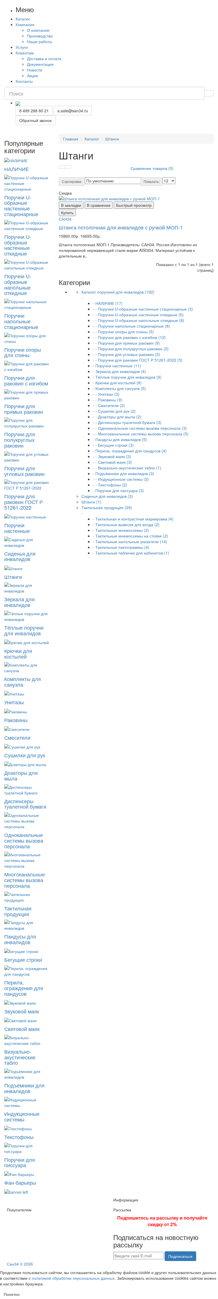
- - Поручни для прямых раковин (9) (126, 343)
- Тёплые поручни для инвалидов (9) (127, 377)
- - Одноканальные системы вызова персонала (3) (140, 428)
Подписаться (180, 1256)
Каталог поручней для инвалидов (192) (117, 294)
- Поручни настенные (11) (117, 365)
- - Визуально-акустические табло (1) (127, 468)
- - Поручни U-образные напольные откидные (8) (138, 320)
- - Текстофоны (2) (110, 485)
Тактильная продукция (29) (106, 510)
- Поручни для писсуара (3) (118, 490)
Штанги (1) (91, 502)
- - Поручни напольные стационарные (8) (131, 326)
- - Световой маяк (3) (112, 462)
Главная (70, 139)
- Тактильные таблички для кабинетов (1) (131, 553)
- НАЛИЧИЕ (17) (108, 303)
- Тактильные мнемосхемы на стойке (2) (130, 536)
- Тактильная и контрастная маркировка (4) (133, 519)
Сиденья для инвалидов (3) (107, 496)
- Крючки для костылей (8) (117, 382)
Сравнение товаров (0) (152, 168)
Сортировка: (72, 181)
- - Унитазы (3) (106, 394)
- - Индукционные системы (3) (121, 479)
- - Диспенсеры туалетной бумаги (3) (127, 422)
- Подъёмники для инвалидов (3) (123, 473)
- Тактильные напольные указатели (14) (130, 541)
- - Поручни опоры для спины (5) (123, 331)
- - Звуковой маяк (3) (112, 456)
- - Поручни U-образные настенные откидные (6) (138, 314)
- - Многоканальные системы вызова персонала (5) (140, 433)
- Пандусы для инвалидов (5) (120, 439)
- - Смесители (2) (109, 405)
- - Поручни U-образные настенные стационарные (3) (143, 309)
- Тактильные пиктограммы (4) (121, 547)
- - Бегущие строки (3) (113, 445)
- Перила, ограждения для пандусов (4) (130, 451)
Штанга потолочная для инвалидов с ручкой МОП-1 (121, 227)
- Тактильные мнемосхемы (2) (121, 530)
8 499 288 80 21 (34, 110)
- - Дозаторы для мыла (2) (117, 416)
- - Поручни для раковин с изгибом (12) (129, 337)
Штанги (112, 139)
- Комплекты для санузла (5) (119, 388)
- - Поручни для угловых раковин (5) (126, 354)
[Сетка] (62, 167)
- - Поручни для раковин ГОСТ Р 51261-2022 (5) (138, 360)
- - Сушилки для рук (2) (114, 411)
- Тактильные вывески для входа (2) (126, 524)
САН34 (65, 219)
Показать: (152, 181)
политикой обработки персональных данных (73, 1278)
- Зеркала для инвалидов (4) (119, 371)
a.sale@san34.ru (72, 110)
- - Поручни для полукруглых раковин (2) (131, 348)
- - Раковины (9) (107, 399)
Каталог (92, 139)
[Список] (68, 167)
